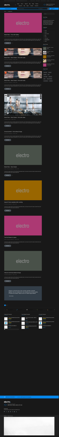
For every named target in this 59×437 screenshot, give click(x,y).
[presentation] (54, 309)
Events (5, 133)
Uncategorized (12, 36)
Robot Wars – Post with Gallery (11, 34)
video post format (49, 78)
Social (45, 36)
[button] (6, 32)
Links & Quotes (47, 33)
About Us (26, 3)
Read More (7, 88)
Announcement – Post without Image (13, 131)
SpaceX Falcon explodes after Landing (13, 202)
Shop (48, 0)
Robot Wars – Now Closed (10, 167)
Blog (29, 3)
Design (5, 36)
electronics (50, 76)
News (7, 59)
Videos (9, 119)
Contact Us (20, 5)
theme (44, 78)
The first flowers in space (10, 237)
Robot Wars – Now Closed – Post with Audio (14, 57)
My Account (53, 0)
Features (36, 3)
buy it (48, 74)
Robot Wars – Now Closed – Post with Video (14, 117)
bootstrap (45, 74)
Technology (8, 36)
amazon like (45, 72)
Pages (33, 3)
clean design (45, 76)
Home (18, 3)
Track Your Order (43, 0)
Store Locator (33, 0)
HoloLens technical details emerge (12, 272)
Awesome (49, 72)
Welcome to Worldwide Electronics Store (9, 0)
